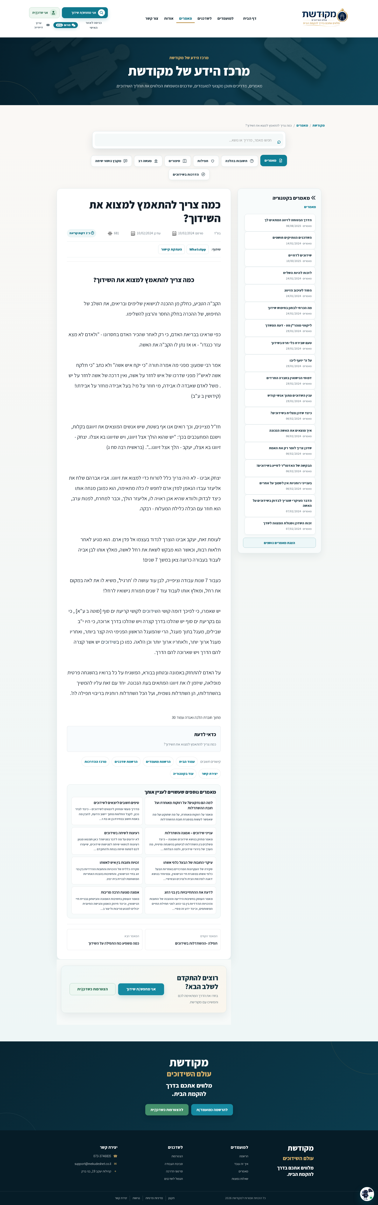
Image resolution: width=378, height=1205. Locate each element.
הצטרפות (177, 1156)
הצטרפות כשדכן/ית (92, 989)
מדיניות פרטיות (154, 1198)
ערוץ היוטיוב (38, 25)
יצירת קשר (210, 773)
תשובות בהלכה (236, 161)
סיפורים (174, 161)
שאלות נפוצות (240, 1179)
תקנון (171, 1198)
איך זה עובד (241, 1164)
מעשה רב (145, 161)
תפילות (202, 161)
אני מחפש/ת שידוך (141, 989)
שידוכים (150, 610)
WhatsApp (197, 249)
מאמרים (302, 125)
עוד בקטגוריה (183, 773)
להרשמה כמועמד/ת (212, 1109)
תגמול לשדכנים (173, 1179)
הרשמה (243, 1156)
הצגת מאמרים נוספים (279, 543)
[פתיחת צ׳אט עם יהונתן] (367, 1194)
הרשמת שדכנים (126, 761)
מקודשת (319, 125)
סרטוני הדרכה (174, 1171)
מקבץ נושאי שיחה (108, 161)
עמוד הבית (187, 761)
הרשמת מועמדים (158, 761)
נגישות (136, 1198)
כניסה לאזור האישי (94, 25)
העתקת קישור (171, 249)
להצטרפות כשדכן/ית (166, 1109)
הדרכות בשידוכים (186, 174)
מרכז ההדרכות (95, 761)
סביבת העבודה (174, 1164)
